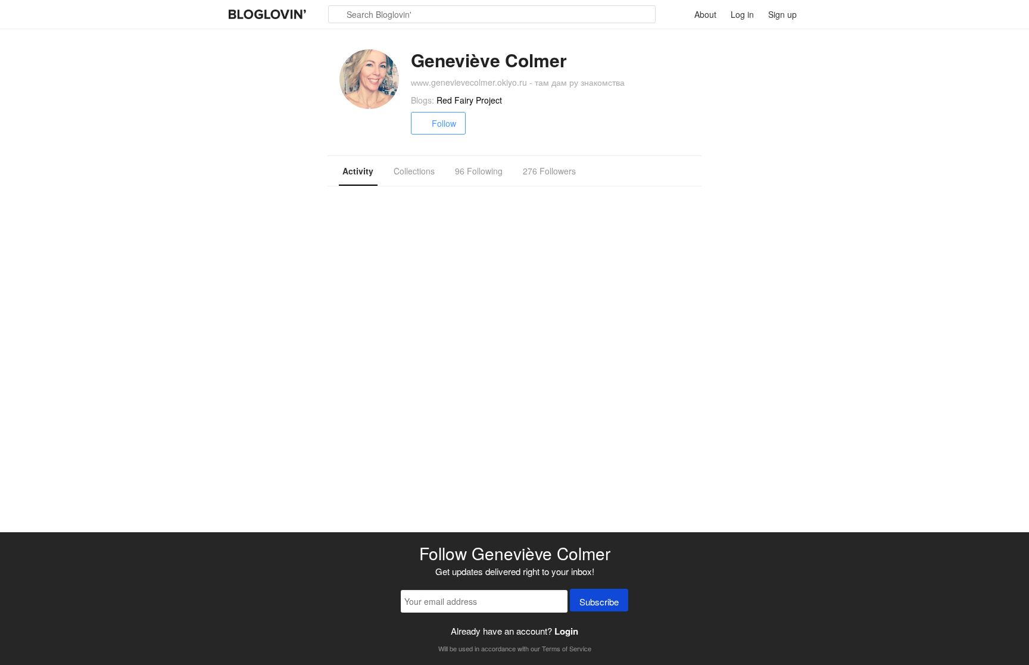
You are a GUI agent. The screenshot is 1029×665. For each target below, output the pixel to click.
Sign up (782, 14)
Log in (742, 14)
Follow (444, 123)
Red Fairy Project (469, 100)
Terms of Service (566, 648)
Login (566, 631)
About (705, 14)
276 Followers (549, 171)
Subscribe (599, 601)
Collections (414, 171)
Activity (357, 171)
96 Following (479, 171)
